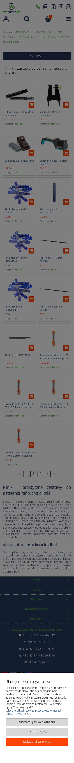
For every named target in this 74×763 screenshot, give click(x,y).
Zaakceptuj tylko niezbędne (37, 722)
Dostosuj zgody (37, 732)
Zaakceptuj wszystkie (37, 741)
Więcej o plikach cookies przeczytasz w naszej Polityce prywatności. (33, 712)
